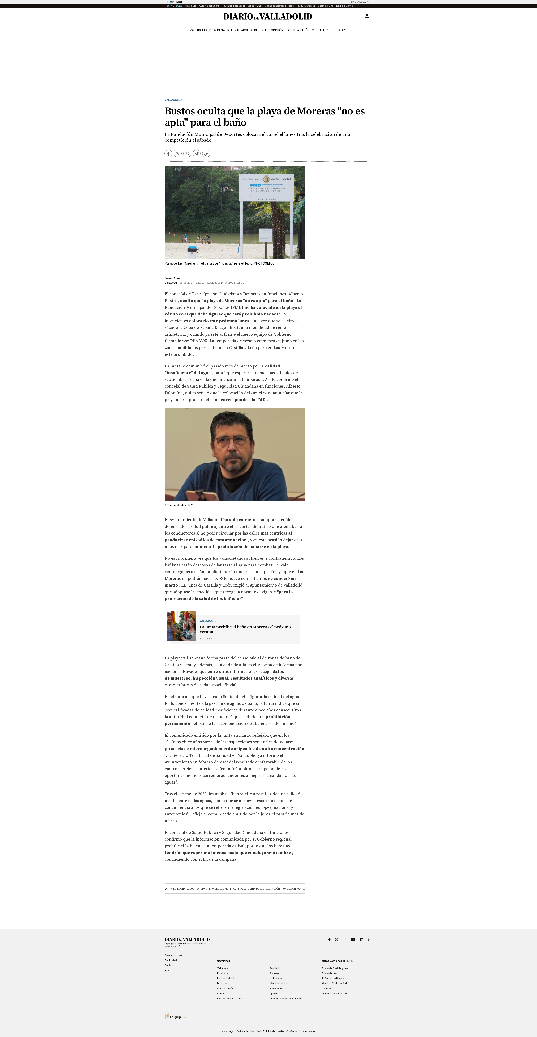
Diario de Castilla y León (335, 968)
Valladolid (198, 30)
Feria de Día (189, 5)
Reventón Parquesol (233, 5)
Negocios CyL (337, 30)
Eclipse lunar (255, 5)
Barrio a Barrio (344, 5)
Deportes (261, 30)
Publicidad (171, 960)
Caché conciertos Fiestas (279, 5)
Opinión (277, 30)
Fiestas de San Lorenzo (230, 998)
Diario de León (330, 973)
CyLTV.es (327, 988)
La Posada (276, 978)
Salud (190, 888)
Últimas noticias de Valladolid (287, 998)
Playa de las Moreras (222, 888)
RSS (167, 970)
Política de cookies (273, 1031)
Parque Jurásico (306, 5)
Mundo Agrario (278, 983)
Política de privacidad (248, 1031)
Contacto (170, 965)
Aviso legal (228, 1031)
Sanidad (202, 888)
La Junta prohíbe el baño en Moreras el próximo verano (245, 629)
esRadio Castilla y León (335, 993)
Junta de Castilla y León (264, 888)
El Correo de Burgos (333, 978)
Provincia (217, 30)
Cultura (318, 30)
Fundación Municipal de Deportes (304, 888)
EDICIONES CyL (358, 2)
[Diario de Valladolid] (267, 16)
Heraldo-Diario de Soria (335, 983)
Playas (242, 888)
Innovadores (277, 988)
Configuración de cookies (300, 1031)
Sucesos (274, 973)
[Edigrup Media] (175, 1015)
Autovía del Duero (209, 5)
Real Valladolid (239, 30)
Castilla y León (297, 30)
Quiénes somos (173, 955)
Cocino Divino (326, 5)
